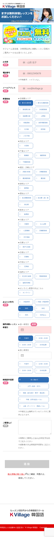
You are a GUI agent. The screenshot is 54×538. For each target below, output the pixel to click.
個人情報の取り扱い (16, 474)
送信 (27, 464)
